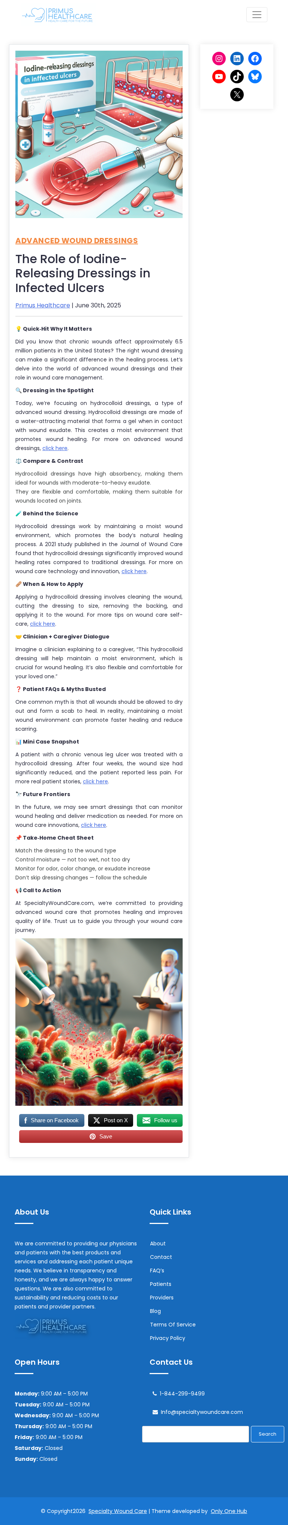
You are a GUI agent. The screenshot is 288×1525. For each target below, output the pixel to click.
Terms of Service (173, 1324)
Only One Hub (229, 1511)
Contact (161, 1257)
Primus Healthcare (42, 305)
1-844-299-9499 (182, 1393)
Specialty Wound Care (117, 1511)
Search (267, 1434)
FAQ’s (157, 1270)
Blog (155, 1311)
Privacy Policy (167, 1338)
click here (55, 448)
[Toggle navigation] (256, 14)
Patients (160, 1284)
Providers (162, 1297)
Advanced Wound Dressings (76, 240)
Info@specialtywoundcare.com (202, 1412)
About (158, 1243)
